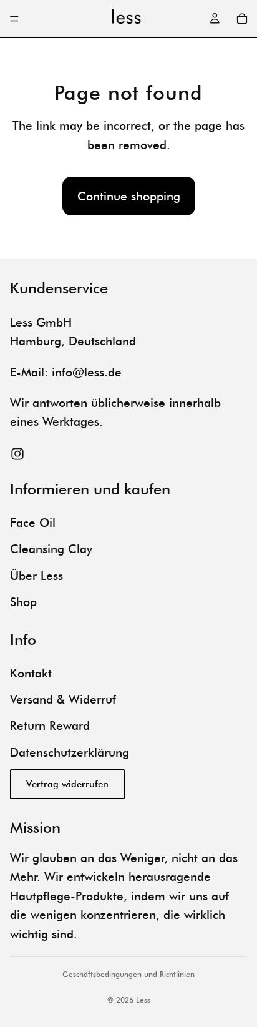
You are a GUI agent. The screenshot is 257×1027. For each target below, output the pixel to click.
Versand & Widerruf (63, 699)
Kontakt (31, 673)
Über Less (36, 575)
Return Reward (50, 726)
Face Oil (33, 522)
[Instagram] (17, 453)
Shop (23, 602)
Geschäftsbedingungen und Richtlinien (128, 974)
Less (143, 1000)
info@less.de (87, 372)
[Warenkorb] (242, 18)
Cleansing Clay (51, 549)
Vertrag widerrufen (67, 784)
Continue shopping (128, 196)
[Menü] (14, 18)
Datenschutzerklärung (69, 752)
